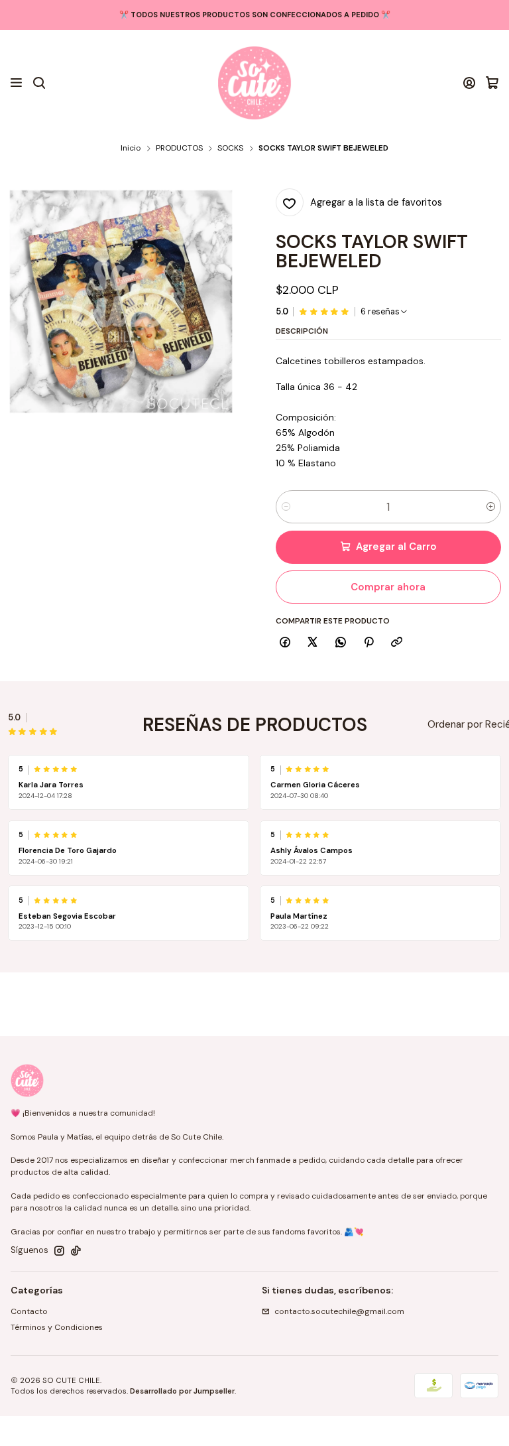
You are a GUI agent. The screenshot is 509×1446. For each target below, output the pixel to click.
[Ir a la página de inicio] (254, 83)
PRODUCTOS (179, 149)
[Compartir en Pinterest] (368, 643)
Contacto (29, 1311)
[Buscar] (38, 83)
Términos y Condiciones (57, 1327)
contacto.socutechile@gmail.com (339, 1311)
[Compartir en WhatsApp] (341, 643)
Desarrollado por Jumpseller (182, 1391)
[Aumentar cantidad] (490, 507)
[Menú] (16, 83)
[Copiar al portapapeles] (397, 643)
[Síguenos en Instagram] (59, 1251)
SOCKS (230, 149)
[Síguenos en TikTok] (76, 1251)
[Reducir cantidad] (286, 507)
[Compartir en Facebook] (285, 643)
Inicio (131, 149)
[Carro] (492, 83)
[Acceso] (469, 83)
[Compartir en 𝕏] (313, 643)
